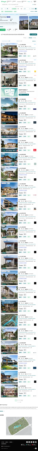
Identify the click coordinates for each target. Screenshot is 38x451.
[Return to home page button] (3, 1)
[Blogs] (28, 2)
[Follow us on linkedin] (31, 442)
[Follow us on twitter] (29, 442)
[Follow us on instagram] (33, 442)
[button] (3, 8)
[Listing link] (19, 50)
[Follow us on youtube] (36, 442)
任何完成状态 (14, 8)
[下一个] (22, 400)
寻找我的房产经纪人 (9, 1)
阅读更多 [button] (1, 411)
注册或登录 (35, 1)
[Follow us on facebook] (27, 442)
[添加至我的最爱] (16, 56)
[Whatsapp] (29, 56)
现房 (18, 8)
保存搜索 (35, 11)
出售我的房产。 (14, 1)
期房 (21, 8)
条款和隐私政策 (3, 443)
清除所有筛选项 (32, 11)
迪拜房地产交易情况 (24, 1)
